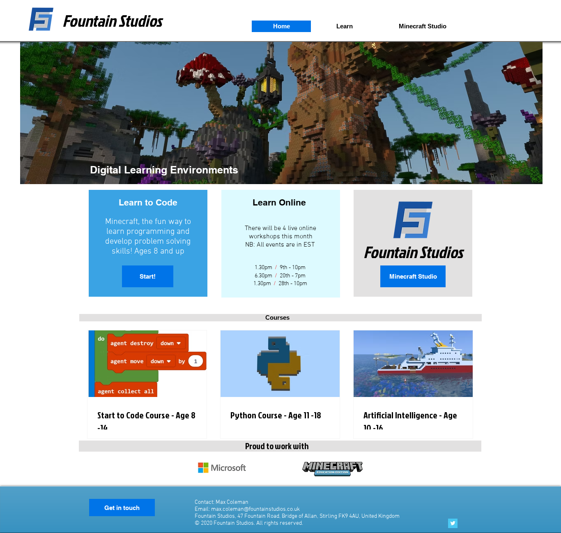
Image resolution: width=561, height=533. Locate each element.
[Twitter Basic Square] (453, 523)
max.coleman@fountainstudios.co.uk (255, 509)
